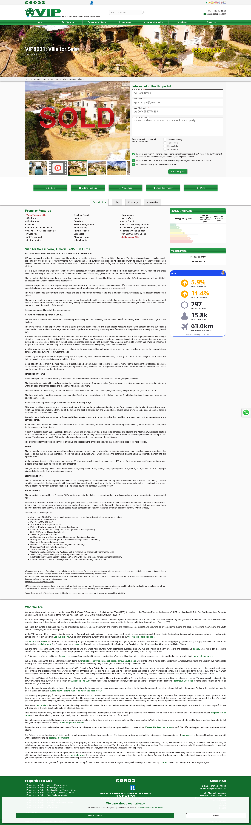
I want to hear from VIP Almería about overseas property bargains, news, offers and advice (173, 160)
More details (172, 146)
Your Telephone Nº (141, 108)
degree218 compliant (59, 738)
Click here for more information (150, 808)
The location (172, 143)
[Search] (144, 12)
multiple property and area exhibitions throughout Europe (108, 661)
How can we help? (141, 117)
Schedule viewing (174, 140)
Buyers (32, 641)
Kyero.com (205, 334)
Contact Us (211, 22)
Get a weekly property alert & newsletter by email (156, 164)
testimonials (42, 705)
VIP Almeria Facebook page (141, 637)
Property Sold (125, 22)
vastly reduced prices (203, 656)
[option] (77, 168)
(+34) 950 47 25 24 (217, 11)
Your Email (138, 99)
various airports (61, 637)
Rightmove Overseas (183, 681)
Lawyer (77, 644)
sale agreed (187, 735)
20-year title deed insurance (158, 727)
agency (196, 649)
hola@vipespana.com (216, 14)
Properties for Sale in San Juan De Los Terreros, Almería (52, 790)
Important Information (154, 22)
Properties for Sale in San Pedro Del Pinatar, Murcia (50, 792)
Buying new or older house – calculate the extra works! (76, 691)
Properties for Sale (96, 22)
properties (65, 656)
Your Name (139, 89)
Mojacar (215, 712)
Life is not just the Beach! (71, 722)
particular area (78, 755)
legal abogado (44, 644)
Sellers (44, 641)
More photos (172, 149)
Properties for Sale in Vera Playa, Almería (45, 787)
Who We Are (67, 22)
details (166, 762)
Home (39, 22)
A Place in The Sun (80, 681)
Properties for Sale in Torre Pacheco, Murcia (46, 795)
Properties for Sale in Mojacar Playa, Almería (46, 785)
